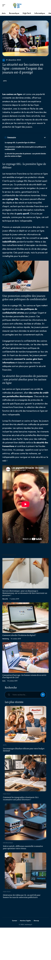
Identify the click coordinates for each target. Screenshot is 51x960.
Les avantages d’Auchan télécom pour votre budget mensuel (23, 749)
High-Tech (6, 794)
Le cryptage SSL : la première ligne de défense (20, 142)
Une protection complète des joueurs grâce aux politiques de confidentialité (25, 148)
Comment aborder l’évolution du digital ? (19, 635)
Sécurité (5, 599)
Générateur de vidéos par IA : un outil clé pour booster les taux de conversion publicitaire (21, 896)
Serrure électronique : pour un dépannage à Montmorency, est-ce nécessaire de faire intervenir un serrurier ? (24, 593)
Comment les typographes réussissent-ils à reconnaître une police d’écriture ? (20, 798)
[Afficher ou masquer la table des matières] (31, 137)
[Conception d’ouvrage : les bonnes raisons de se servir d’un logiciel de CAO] (25, 657)
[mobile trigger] (4, 5)
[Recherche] (47, 5)
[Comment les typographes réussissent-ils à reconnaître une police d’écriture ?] (25, 773)
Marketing (5, 639)
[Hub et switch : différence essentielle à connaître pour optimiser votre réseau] (25, 822)
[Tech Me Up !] (17, 5)
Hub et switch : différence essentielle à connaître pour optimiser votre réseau (23, 847)
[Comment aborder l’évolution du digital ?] (25, 617)
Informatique (8, 843)
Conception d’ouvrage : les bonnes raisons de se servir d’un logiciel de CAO (24, 676)
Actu (5, 81)
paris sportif (23, 213)
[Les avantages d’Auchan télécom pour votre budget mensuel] (25, 724)
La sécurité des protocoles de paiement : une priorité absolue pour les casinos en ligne (25, 154)
